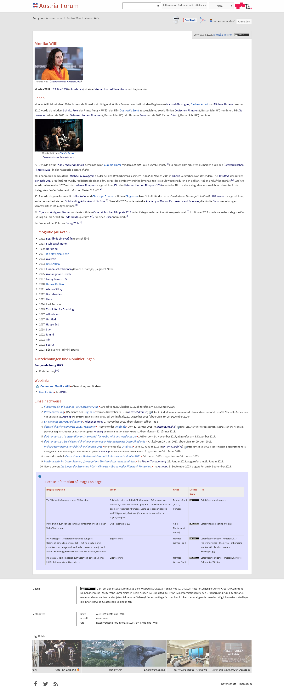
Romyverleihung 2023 (49, 365)
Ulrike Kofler (79, 196)
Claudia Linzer (67, 153)
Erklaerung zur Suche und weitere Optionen (184, 4)
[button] (190, 20)
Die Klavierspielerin (57, 254)
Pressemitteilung (54, 412)
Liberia (176, 176)
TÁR (92, 217)
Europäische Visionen (59, 269)
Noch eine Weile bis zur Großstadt (231, 669)
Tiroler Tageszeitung (154, 461)
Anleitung (66, 416)
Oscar (216, 201)
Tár (48, 339)
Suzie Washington (56, 243)
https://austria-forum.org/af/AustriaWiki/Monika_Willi (126, 622)
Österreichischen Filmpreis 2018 (143, 185)
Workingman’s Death (58, 274)
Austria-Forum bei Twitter (46, 684)
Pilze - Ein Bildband (65, 669)
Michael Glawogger (177, 104)
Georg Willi (72, 223)
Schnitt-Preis (70, 110)
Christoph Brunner (103, 196)
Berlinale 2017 (43, 180)
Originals (88, 412)
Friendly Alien (115, 669)
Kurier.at (162, 466)
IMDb (63, 392)
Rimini (50, 334)
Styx (41, 212)
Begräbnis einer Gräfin (59, 238)
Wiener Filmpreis (86, 185)
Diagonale (131, 196)
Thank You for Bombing (70, 165)
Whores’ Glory (54, 289)
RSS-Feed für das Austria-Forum (56, 684)
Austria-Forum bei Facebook (35, 684)
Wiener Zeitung (94, 421)
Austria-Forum (59, 6)
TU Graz (243, 6)
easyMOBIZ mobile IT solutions (190, 669)
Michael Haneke (223, 104)
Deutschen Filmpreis (186, 110)
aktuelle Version (222, 34)
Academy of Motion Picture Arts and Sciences (172, 201)
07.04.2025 (185, 588)
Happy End (52, 324)
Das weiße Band (129, 110)
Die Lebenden (54, 294)
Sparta (50, 344)
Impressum (245, 684)
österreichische (103, 89)
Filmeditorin (119, 89)
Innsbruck (77, 89)
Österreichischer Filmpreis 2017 (58, 157)
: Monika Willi (55, 386)
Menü (220, 6)
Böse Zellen (53, 264)
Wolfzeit (51, 259)
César (174, 115)
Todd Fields (71, 217)
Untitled (224, 176)
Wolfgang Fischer (60, 212)
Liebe (143, 115)
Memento (72, 412)
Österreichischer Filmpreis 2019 (65, 81)
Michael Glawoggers (82, 176)
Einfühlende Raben (154, 669)
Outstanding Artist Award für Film (85, 201)
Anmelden (244, 21)
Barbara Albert (199, 104)
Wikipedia (146, 588)
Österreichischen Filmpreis (86, 115)
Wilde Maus (219, 196)
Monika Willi (46, 392)
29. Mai (57, 89)
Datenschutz (228, 684)
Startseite (35, 6)
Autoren (196, 588)
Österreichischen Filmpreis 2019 (112, 212)
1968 (65, 89)
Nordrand (52, 249)
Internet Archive (137, 412)
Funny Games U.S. (57, 279)
